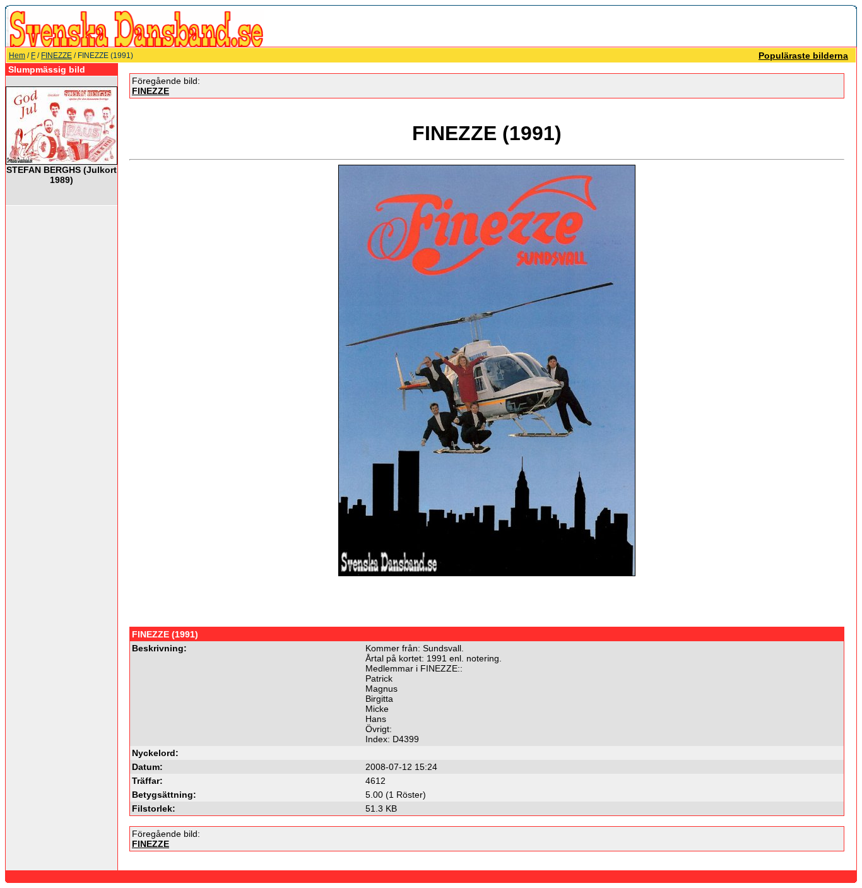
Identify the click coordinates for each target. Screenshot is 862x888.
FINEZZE (56, 55)
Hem (17, 55)
